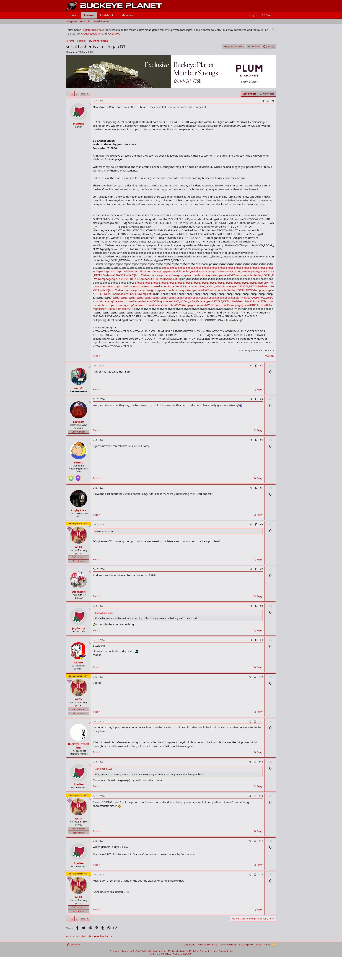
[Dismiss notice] (272, 30)
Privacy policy (246, 944)
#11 (261, 721)
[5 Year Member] (78, 477)
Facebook (113, 33)
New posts (71, 21)
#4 (261, 439)
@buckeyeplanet (91, 33)
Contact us (189, 944)
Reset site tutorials (207, 944)
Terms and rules (228, 944)
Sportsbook (106, 15)
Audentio (228, 951)
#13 (261, 796)
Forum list (85, 21)
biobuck (72, 52)
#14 (261, 840)
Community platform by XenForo (138, 951)
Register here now (93, 29)
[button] (78, 15)
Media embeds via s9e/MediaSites (183, 951)
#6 (261, 524)
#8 (261, 605)
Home (72, 15)
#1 (272, 100)
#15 (261, 874)
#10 (261, 676)
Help (258, 944)
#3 (261, 399)
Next (83, 93)
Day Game (74, 944)
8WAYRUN (187, 954)
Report (96, 355)
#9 (261, 640)
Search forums (101, 21)
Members (127, 15)
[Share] (263, 101)
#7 (261, 569)
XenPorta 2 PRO (157, 954)
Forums (89, 15)
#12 (261, 761)
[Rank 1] (71, 477)
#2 (261, 365)
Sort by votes (267, 93)
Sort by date (249, 93)
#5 (261, 487)
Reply (271, 355)
